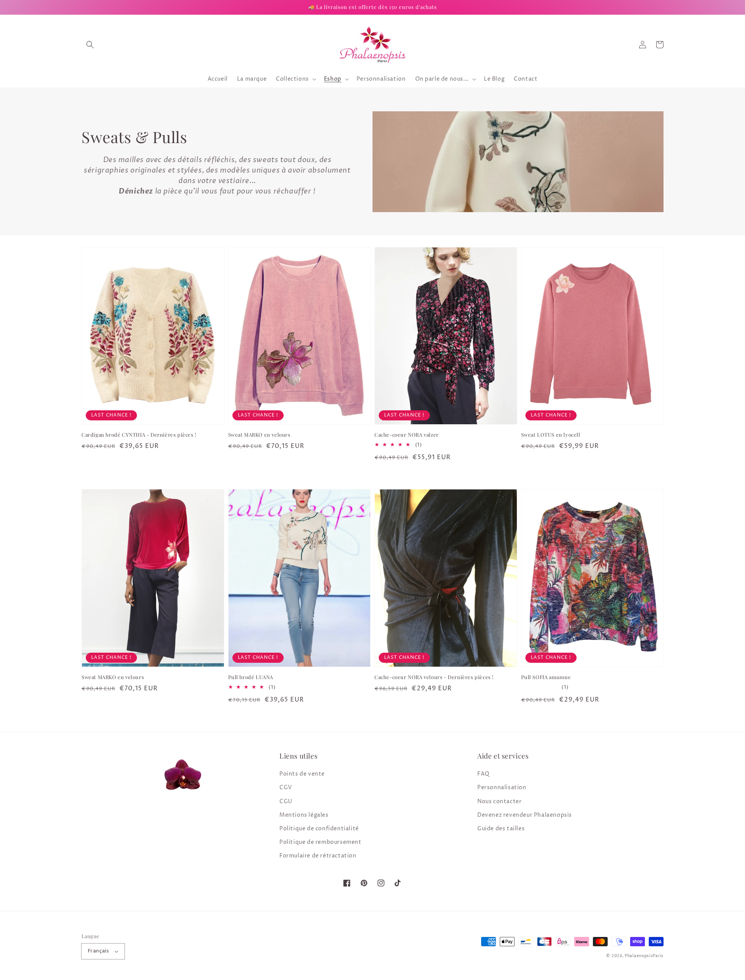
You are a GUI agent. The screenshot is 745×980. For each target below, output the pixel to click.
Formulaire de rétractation (318, 855)
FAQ (483, 774)
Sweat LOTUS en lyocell (550, 434)
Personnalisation (502, 787)
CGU (286, 801)
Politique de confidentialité (319, 828)
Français (98, 950)
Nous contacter (499, 801)
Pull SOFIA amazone (546, 677)
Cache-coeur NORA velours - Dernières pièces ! (434, 677)
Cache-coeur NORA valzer (406, 434)
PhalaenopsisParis (644, 956)
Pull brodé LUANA (251, 677)
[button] (90, 44)
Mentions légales (304, 815)
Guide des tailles (501, 828)
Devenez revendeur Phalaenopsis (524, 815)
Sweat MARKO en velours (259, 434)
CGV (285, 787)
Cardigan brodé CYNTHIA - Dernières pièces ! (138, 434)
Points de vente (302, 774)
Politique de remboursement (320, 842)
